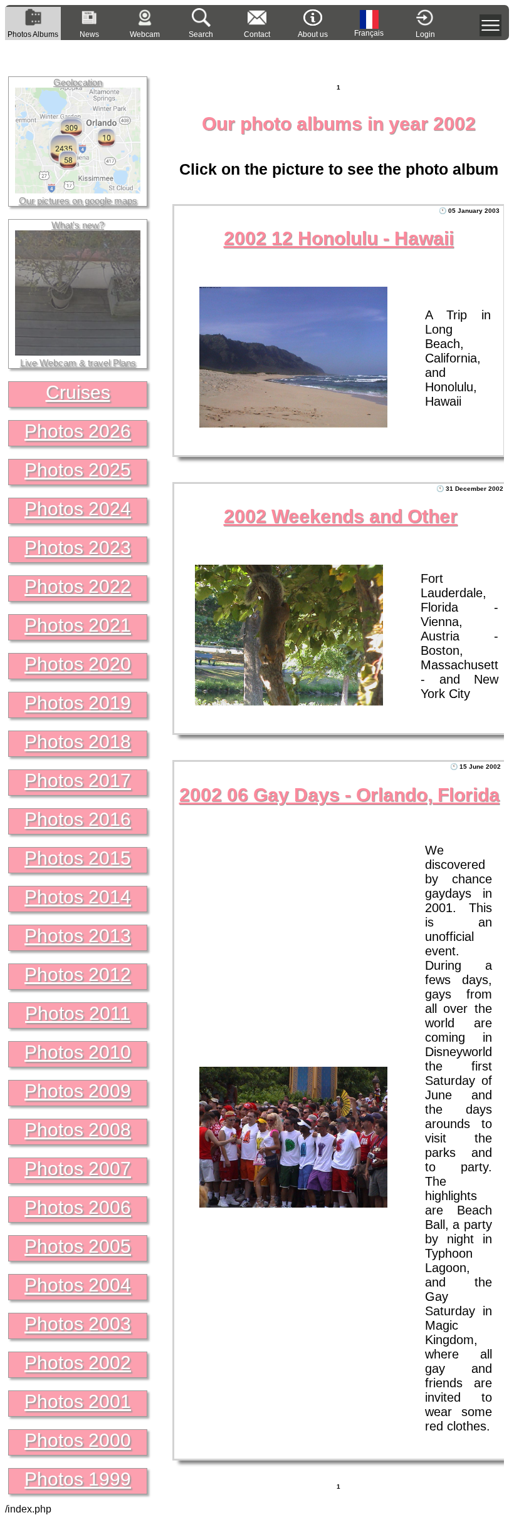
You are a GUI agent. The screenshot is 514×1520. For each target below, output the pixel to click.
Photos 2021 (77, 625)
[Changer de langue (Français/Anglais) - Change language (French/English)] (369, 19)
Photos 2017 (77, 780)
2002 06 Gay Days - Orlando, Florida (339, 794)
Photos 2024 (77, 508)
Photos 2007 (77, 1168)
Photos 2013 (77, 935)
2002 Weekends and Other (341, 516)
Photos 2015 (77, 858)
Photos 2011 (77, 1013)
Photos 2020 (77, 664)
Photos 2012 (77, 974)
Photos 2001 (77, 1401)
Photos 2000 (77, 1440)
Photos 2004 (77, 1285)
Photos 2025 (77, 470)
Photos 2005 (77, 1246)
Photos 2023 (77, 547)
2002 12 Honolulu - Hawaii (339, 238)
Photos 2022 (77, 586)
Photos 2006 (77, 1207)
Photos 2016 (77, 819)
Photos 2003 (77, 1323)
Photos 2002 (77, 1362)
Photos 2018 (77, 741)
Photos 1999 (77, 1479)
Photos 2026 (77, 431)
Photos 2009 (77, 1091)
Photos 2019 (77, 702)
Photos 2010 (77, 1052)
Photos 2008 (77, 1129)
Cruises (78, 392)
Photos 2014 (77, 896)
